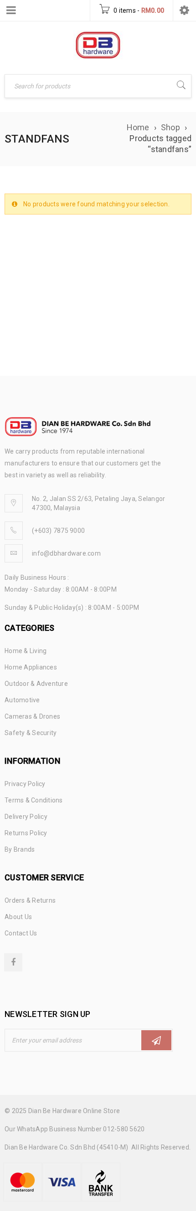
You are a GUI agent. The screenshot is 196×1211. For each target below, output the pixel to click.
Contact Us (21, 933)
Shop (170, 127)
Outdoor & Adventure (36, 683)
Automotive (22, 700)
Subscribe (156, 1040)
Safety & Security (31, 732)
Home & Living (25, 650)
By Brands (20, 849)
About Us (18, 916)
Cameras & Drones (32, 716)
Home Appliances (31, 667)
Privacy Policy (25, 783)
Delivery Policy (26, 816)
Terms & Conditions (34, 800)
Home (138, 127)
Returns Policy (26, 833)
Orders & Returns (30, 900)
